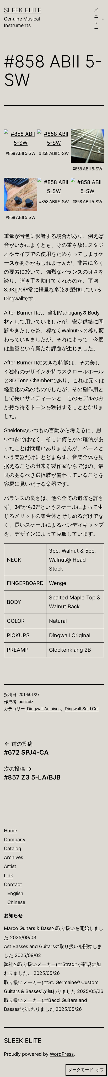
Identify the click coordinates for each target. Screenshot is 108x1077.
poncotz (26, 701)
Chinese (16, 902)
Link (8, 875)
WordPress (62, 1054)
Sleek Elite (22, 10)
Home (10, 830)
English (15, 893)
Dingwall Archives (44, 709)
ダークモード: (81, 1070)
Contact (13, 884)
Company (14, 839)
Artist (10, 866)
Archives (13, 857)
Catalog (12, 848)
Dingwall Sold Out (82, 709)
